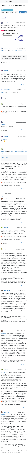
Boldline (6, 104)
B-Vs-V (5, 249)
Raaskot (6, 22)
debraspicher (7, 290)
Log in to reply (23, 12)
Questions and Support (8, 9)
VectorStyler (8, 1)
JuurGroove (6, 198)
